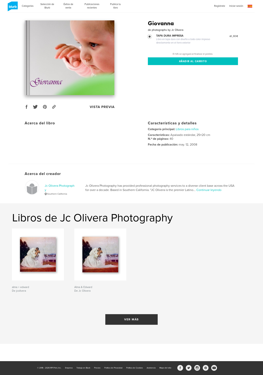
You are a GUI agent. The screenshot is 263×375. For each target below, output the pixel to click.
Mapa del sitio (165, 368)
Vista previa (102, 107)
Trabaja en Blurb (83, 368)
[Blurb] (12, 8)
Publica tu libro (115, 6)
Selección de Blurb (47, 6)
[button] (250, 6)
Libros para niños (187, 129)
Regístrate (219, 6)
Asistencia (151, 368)
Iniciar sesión (236, 6)
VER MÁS (131, 319)
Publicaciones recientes (92, 6)
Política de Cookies (134, 368)
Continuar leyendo (208, 190)
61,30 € (233, 36)
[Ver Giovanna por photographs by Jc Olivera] (69, 57)
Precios (97, 368)
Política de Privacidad (113, 368)
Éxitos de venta (68, 6)
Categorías (28, 6)
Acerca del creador (43, 174)
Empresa (69, 368)
